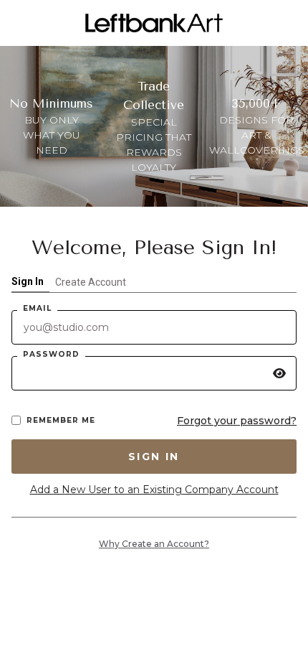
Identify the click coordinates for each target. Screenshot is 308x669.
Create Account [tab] (90, 282)
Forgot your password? (237, 420)
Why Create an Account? (154, 543)
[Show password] (279, 373)
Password (51, 354)
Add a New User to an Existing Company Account (154, 489)
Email (37, 308)
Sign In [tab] (27, 281)
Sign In (154, 456)
